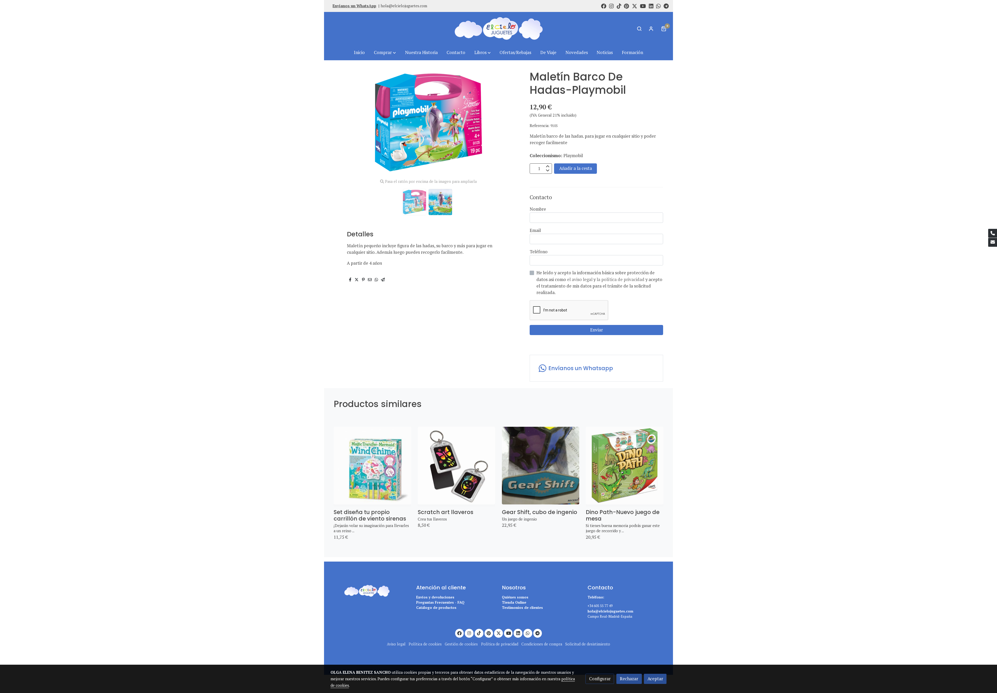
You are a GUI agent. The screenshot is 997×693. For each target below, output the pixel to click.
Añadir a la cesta (575, 168)
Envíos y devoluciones (435, 597)
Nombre (538, 209)
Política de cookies (425, 644)
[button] (384, 52)
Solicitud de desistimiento (587, 644)
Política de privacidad (499, 644)
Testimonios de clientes (522, 607)
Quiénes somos (515, 597)
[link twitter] (634, 5)
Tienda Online (514, 602)
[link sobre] (370, 590)
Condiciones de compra (541, 644)
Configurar (600, 679)
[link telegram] (666, 5)
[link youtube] (643, 5)
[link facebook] (603, 5)
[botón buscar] (639, 28)
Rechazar (629, 679)
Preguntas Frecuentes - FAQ (440, 602)
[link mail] (992, 242)
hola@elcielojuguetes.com (404, 5)
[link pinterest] (626, 5)
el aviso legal (580, 279)
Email (535, 230)
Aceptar (655, 679)
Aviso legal (396, 644)
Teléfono (539, 252)
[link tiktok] (619, 5)
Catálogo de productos (436, 607)
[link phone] (992, 233)
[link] (498, 28)
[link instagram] (611, 5)
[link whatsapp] (658, 5)
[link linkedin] (651, 5)
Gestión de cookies (461, 644)
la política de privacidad (621, 279)
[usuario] (651, 28)
